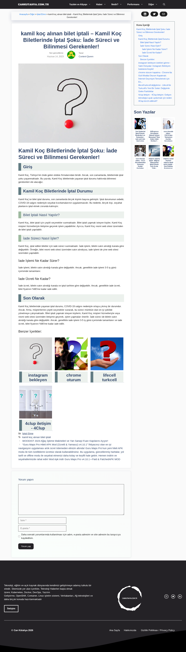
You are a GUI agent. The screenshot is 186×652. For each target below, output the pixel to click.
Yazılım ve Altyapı (78, 4)
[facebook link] (180, 596)
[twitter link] (173, 596)
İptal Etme (41, 14)
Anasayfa (23, 14)
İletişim (11, 608)
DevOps (37, 592)
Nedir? (114, 4)
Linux (41, 595)
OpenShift (21, 595)
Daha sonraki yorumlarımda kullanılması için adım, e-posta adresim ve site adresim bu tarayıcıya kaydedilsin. (71, 536)
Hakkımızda (130, 630)
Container (32, 595)
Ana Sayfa (114, 630)
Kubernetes (17, 592)
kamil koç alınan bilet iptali (36, 437)
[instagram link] (166, 596)
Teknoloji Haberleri (50, 589)
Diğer (151, 4)
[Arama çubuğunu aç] (164, 4)
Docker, (28, 592)
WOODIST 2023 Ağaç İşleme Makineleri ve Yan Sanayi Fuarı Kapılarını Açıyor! (65, 441)
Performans (133, 4)
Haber (99, 4)
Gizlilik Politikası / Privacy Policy (157, 630)
